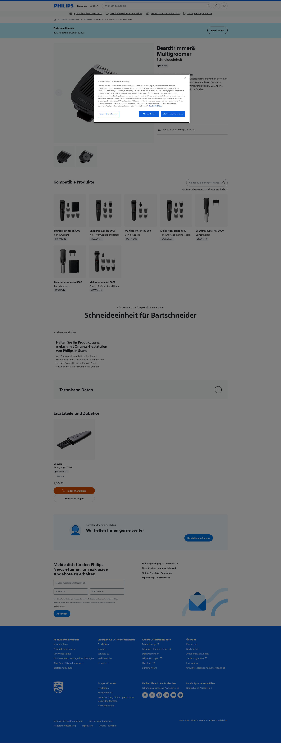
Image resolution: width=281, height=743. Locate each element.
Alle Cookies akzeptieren (173, 114)
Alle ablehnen (149, 114)
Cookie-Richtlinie (155, 105)
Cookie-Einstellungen (109, 114)
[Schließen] (185, 78)
